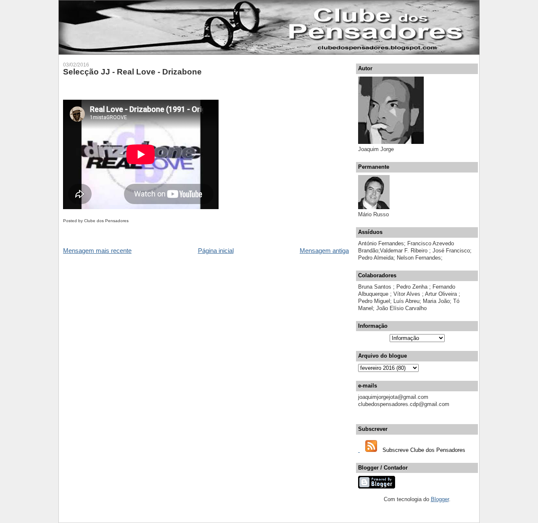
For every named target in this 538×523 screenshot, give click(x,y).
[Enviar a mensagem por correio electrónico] (130, 220)
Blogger (440, 499)
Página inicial (216, 250)
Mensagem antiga (324, 250)
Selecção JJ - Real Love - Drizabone (132, 71)
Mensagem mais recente (97, 250)
